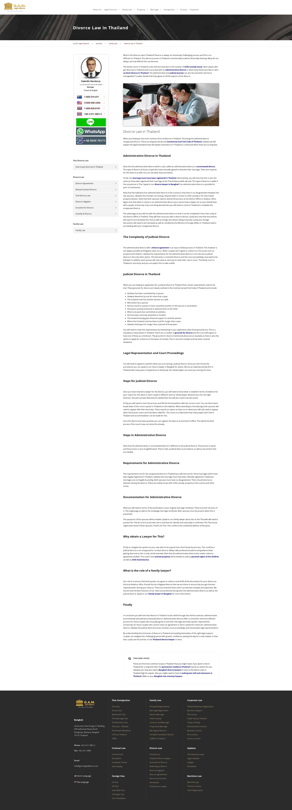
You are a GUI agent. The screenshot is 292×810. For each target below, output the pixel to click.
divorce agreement (160, 247)
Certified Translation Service (162, 734)
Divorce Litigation (83, 201)
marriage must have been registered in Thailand (154, 178)
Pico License (192, 734)
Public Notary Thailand (197, 718)
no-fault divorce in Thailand (136, 73)
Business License (194, 730)
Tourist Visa (117, 710)
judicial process (177, 73)
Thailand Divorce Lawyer (160, 758)
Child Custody (155, 718)
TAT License (192, 714)
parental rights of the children (205, 556)
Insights (190, 762)
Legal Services (110, 9)
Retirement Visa (119, 714)
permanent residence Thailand (176, 667)
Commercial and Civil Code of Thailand (184, 141)
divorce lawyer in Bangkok (167, 184)
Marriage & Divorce (158, 730)
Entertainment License (197, 726)
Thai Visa (116, 706)
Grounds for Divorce (84, 207)
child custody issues (193, 67)
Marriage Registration (159, 710)
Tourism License (194, 786)
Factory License (193, 738)
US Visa (115, 782)
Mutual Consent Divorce (86, 189)
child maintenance (140, 559)
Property (141, 9)
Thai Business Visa (120, 722)
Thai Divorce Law (83, 195)
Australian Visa (118, 790)
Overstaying (117, 766)
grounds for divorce (184, 333)
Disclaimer (191, 766)
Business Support (194, 710)
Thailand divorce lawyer (164, 639)
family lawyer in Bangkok (160, 594)
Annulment (154, 782)
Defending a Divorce (158, 766)
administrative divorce (175, 70)
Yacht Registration (195, 790)
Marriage (154, 9)
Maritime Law (193, 782)
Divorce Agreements (84, 183)
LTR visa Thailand (119, 734)
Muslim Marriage (157, 714)
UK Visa (115, 786)
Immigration (169, 9)
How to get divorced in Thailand (89, 167)
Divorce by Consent (158, 778)
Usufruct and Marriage (159, 722)
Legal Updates (193, 758)
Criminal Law (117, 754)
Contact (183, 9)
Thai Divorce (155, 754)
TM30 (114, 738)
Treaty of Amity (193, 722)
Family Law (127, 9)
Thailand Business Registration (200, 706)
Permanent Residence (121, 730)
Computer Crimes (119, 762)
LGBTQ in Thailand (157, 738)
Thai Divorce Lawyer (158, 786)
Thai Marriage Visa (120, 718)
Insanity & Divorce (83, 213)
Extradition (116, 758)
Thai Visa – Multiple (120, 726)
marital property (162, 556)
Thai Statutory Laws (195, 754)
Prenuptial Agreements (159, 706)
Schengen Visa (118, 794)
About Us (97, 9)
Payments (194, 9)
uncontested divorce (205, 166)
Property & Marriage (158, 726)
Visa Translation (119, 798)
